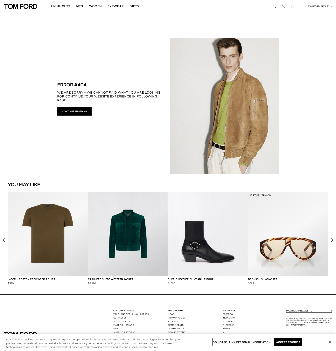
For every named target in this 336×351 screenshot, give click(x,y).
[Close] (330, 342)
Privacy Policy (297, 324)
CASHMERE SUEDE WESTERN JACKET (111, 279)
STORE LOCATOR (122, 321)
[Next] (332, 240)
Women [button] (95, 6)
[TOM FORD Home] (20, 6)
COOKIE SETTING (176, 332)
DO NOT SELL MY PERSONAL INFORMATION (242, 341)
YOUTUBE (228, 321)
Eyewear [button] (116, 6)
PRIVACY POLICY (176, 318)
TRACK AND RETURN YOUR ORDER (131, 314)
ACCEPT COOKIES (288, 341)
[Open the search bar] (274, 6)
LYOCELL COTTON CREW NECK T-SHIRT (32, 279)
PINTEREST (228, 325)
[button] (283, 6)
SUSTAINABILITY (176, 325)
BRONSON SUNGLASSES (262, 279)
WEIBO (226, 328)
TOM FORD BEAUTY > (320, 6)
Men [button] (79, 6)
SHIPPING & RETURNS (124, 332)
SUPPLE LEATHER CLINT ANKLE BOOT (190, 279)
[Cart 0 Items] (292, 6)
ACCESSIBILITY (175, 321)
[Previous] (4, 240)
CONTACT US (119, 318)
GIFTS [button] (134, 6)
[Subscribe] (330, 311)
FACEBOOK (228, 314)
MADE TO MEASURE (123, 325)
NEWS (171, 314)
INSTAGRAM (229, 318)
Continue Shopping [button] (74, 111)
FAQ (115, 328)
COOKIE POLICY (176, 328)
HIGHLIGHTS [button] (60, 6)
